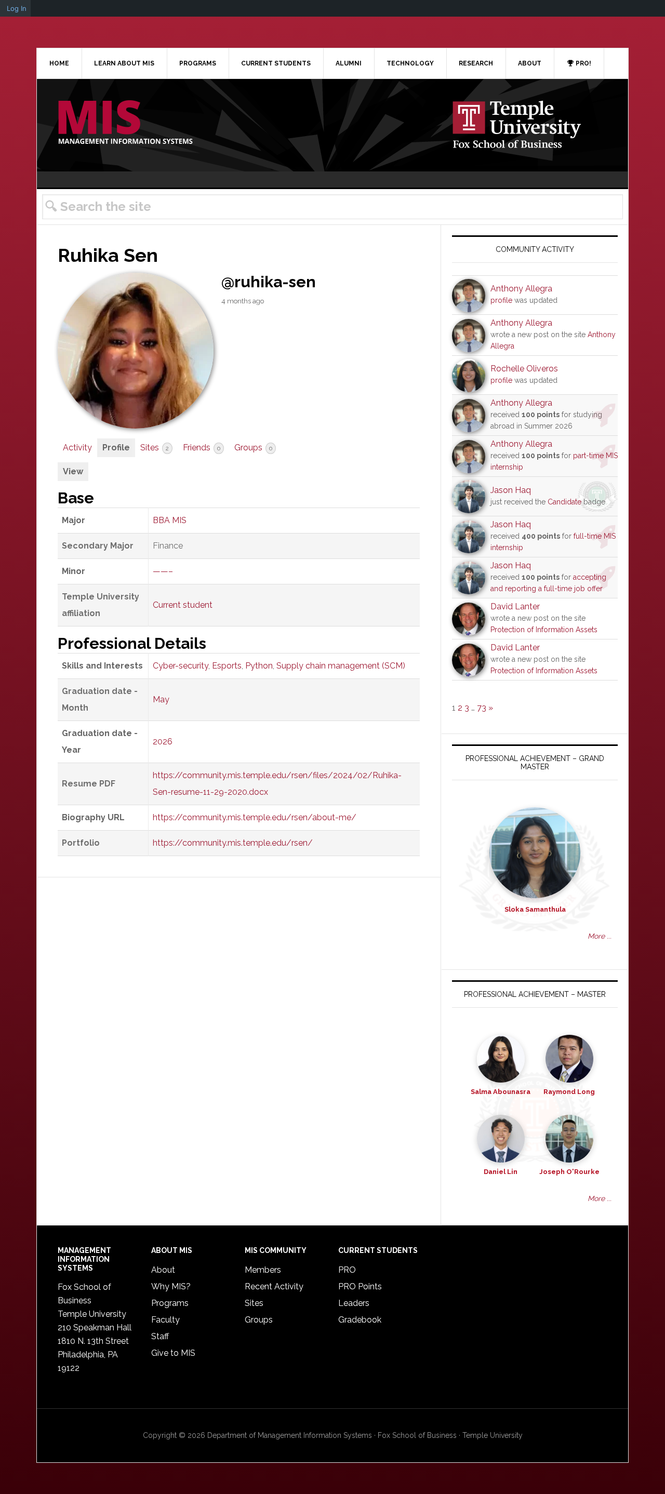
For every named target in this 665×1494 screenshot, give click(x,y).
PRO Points (360, 1286)
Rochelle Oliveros (524, 369)
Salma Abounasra (500, 1092)
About (163, 1270)
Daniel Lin (500, 1172)
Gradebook (359, 1320)
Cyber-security (180, 666)
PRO (347, 1270)
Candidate (564, 502)
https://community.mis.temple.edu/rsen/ (233, 843)
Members (263, 1270)
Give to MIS (173, 1353)
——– (163, 571)
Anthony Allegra (521, 289)
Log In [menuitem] (16, 8)
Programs (170, 1303)
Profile (116, 447)
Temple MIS (125, 123)
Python (259, 666)
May (161, 699)
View (73, 471)
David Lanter (515, 606)
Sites (154, 447)
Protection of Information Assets (543, 629)
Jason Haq (510, 490)
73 (481, 708)
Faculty (165, 1320)
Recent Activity (274, 1286)
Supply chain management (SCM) (340, 666)
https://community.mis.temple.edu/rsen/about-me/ (254, 817)
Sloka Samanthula (535, 909)
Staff (160, 1336)
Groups (253, 447)
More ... (599, 936)
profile (501, 300)
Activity (77, 447)
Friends (201, 447)
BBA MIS (170, 520)
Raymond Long (569, 1092)
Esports (227, 666)
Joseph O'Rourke (569, 1172)
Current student (182, 605)
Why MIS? (171, 1286)
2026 (162, 741)
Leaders (353, 1303)
